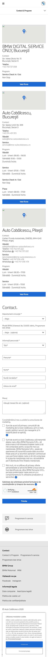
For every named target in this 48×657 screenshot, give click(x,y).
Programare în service (24, 518)
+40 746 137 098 (9, 66)
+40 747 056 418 (17, 259)
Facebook (6, 581)
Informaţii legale (9, 586)
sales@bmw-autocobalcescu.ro (15, 139)
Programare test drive (24, 529)
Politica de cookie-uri (11, 596)
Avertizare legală (24, 591)
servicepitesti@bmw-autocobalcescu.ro (19, 257)
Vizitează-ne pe (9, 576)
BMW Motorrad (9, 570)
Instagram (16, 581)
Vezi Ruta (24, 84)
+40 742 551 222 (17, 249)
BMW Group (7, 565)
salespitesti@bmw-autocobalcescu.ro (18, 246)
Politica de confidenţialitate (14, 600)
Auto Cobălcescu (43, 3)
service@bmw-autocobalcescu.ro (16, 145)
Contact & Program (10, 555)
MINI (19, 570)
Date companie (8, 591)
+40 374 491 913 (9, 133)
